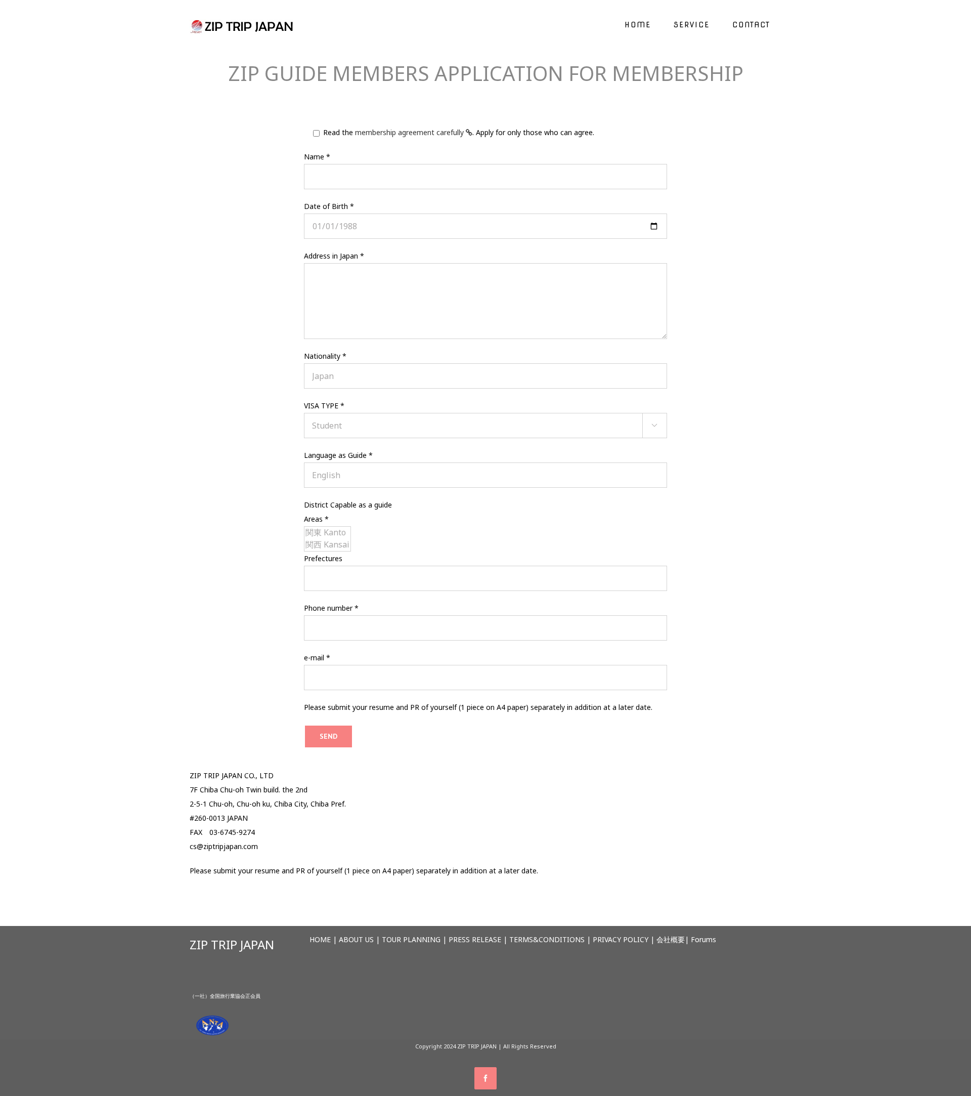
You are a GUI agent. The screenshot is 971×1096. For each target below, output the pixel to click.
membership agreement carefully (410, 132)
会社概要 (670, 939)
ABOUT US (356, 939)
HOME (320, 939)
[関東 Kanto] (327, 533)
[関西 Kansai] (327, 545)
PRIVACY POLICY (620, 939)
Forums (703, 939)
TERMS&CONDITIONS (547, 939)
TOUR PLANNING (411, 939)
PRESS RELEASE (475, 939)
